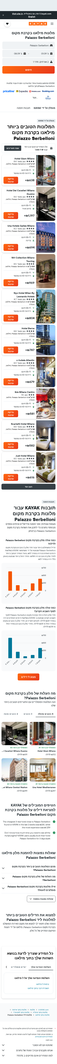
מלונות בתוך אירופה (19, 1010)
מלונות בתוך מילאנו (42, 1015)
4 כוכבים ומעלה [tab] (45, 714)
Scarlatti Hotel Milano (22, 423)
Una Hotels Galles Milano (20, 225)
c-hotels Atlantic (25, 360)
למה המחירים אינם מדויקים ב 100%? (35, 1055)
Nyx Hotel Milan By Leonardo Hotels (24, 294)
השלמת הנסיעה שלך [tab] (41, 967)
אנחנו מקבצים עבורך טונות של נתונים (34, 1050)
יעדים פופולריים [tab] (18, 967)
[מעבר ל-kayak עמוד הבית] (38, 23)
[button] (3, 15)
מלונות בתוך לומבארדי (21, 1012)
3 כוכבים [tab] (28, 714)
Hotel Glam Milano (24, 158)
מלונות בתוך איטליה (40, 1012)
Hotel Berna (28, 328)
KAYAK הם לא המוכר (42, 1045)
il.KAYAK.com (43, 1010)
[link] (28, 676)
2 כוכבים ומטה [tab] (11, 714)
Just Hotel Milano (25, 455)
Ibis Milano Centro (24, 392)
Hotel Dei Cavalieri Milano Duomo (20, 192)
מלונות (32, 1010)
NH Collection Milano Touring (23, 259)
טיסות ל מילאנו (42, 984)
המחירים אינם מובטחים (44, 1036)
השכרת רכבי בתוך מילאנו (38, 988)
